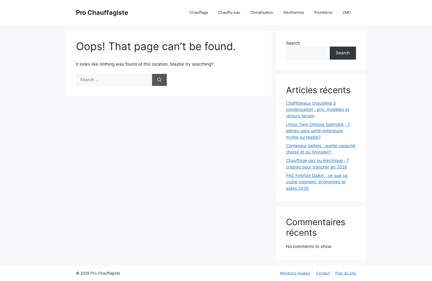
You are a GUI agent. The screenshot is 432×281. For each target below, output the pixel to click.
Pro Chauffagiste (102, 12)
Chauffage (199, 12)
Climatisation (261, 12)
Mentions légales (295, 273)
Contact (323, 273)
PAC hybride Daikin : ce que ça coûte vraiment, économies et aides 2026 (317, 182)
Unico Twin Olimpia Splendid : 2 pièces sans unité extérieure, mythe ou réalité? (318, 131)
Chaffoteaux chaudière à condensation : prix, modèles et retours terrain (317, 109)
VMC (346, 12)
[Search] (159, 80)
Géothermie (293, 12)
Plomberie (323, 12)
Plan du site (345, 273)
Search (293, 43)
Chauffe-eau (229, 12)
